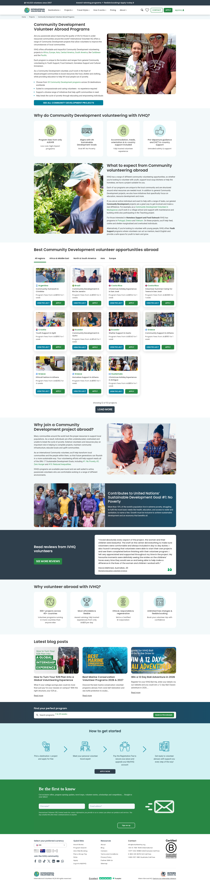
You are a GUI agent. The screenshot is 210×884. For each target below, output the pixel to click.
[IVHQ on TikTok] (44, 861)
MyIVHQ (178, 10)
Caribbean (96, 52)
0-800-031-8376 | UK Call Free (139, 854)
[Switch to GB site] (49, 850)
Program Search (80, 848)
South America (81, 52)
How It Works (78, 844)
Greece (129, 220)
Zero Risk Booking (80, 851)
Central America (67, 52)
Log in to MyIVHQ (79, 863)
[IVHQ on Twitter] (48, 861)
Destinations (53, 10)
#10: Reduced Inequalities (60, 464)
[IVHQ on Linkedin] (53, 861)
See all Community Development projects (68, 102)
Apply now (105, 771)
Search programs (163, 715)
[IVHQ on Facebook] (35, 861)
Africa (45, 52)
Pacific (44, 55)
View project (43, 303)
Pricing (113, 10)
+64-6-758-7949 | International (140, 848)
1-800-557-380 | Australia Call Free (141, 857)
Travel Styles (82, 10)
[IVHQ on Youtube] (58, 861)
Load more (105, 409)
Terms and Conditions (109, 854)
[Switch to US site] (37, 850)
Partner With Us (107, 860)
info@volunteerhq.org (136, 844)
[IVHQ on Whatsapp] (62, 861)
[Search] (142, 10)
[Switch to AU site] (43, 850)
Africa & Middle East (59, 258)
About (122, 10)
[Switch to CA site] (55, 850)
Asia (58, 52)
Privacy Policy (106, 857)
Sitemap (104, 863)
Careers (104, 851)
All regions (40, 258)
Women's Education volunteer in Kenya (112, 571)
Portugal (121, 220)
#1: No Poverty (89, 461)
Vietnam (139, 220)
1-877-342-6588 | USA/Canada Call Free (144, 851)
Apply (168, 10)
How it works (99, 10)
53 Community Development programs (64, 82)
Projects (68, 10)
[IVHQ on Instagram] (39, 861)
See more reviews (48, 561)
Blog (102, 848)
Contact (156, 10)
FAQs (75, 857)
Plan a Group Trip (80, 854)
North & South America (85, 258)
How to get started (105, 731)
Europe (52, 52)
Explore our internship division (164, 878)
